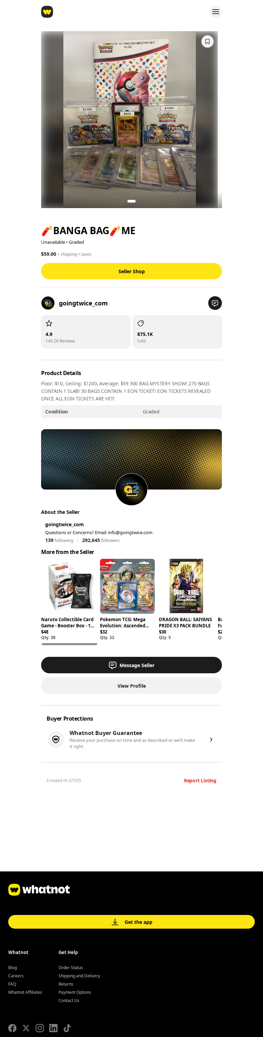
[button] (215, 303)
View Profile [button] (131, 686)
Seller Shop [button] (131, 271)
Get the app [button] (138, 922)
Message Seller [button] (137, 665)
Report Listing (200, 780)
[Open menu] (216, 11)
